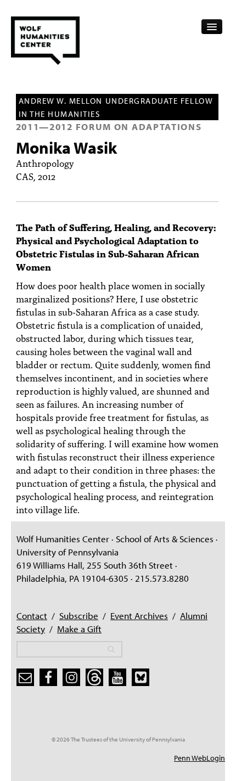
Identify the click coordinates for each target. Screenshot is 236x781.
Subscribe (78, 615)
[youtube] (117, 677)
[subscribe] (25, 677)
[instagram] (71, 677)
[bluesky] (140, 677)
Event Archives (139, 615)
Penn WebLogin (199, 758)
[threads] (94, 677)
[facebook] (48, 677)
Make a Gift (79, 628)
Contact (31, 615)
